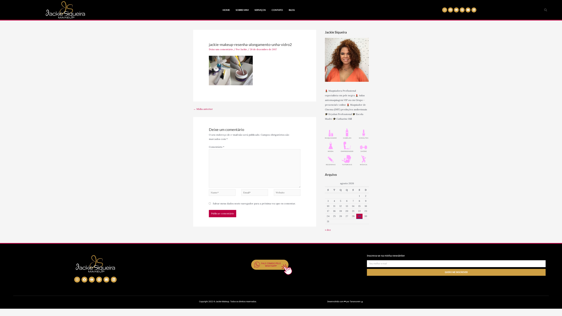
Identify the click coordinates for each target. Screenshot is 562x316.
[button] (546, 10)
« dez (328, 229)
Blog (292, 9)
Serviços (260, 9)
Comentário (216, 146)
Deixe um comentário (221, 49)
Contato (277, 9)
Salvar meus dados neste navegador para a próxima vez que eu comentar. (254, 203)
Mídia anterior (203, 109)
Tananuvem (355, 301)
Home (226, 9)
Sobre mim (242, 9)
